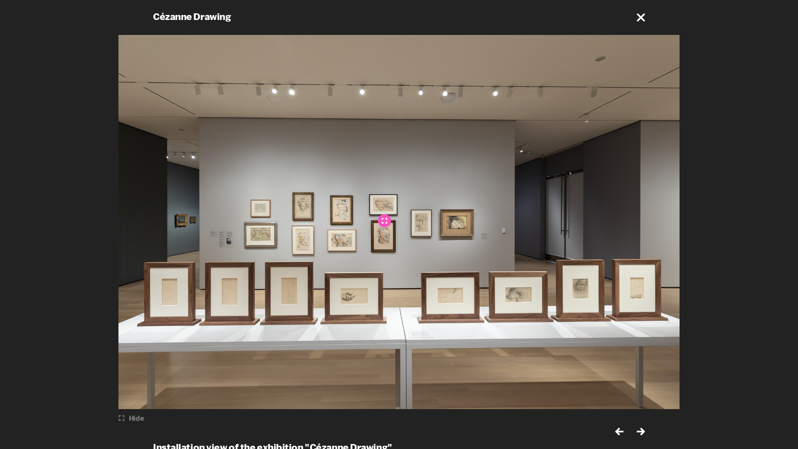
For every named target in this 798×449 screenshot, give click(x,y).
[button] (640, 17)
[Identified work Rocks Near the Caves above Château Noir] (384, 221)
